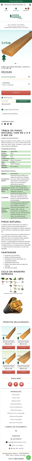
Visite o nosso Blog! (17, 445)
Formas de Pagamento (16, 407)
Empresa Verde (16, 401)
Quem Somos (16, 395)
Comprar (8, 347)
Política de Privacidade (16, 416)
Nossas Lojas (16, 398)
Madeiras (14, 24)
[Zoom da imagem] (30, 31)
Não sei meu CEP (6, 104)
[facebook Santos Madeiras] (16, 384)
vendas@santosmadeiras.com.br (17, 442)
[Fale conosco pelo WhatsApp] (28, 457)
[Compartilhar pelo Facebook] (5, 124)
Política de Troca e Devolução (16, 413)
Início (9, 24)
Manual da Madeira (16, 404)
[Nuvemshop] (16, 459)
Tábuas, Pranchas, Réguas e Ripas (16, 26)
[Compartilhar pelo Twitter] (8, 124)
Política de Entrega (16, 410)
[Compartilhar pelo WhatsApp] (2, 124)
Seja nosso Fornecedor (16, 422)
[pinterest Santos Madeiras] (21, 384)
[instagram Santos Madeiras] (10, 384)
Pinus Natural (20, 24)
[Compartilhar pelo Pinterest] (11, 124)
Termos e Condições (16, 419)
